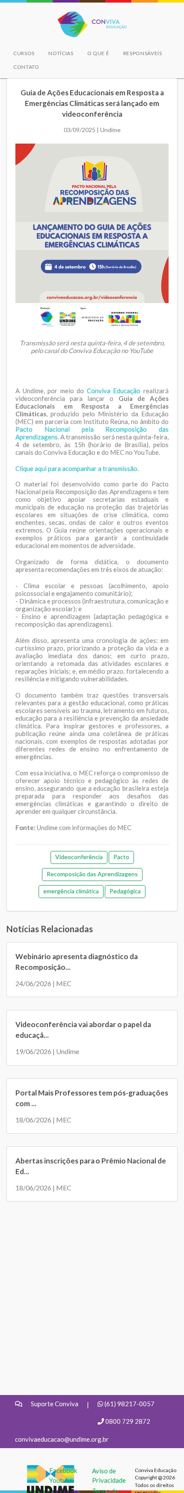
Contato (26, 67)
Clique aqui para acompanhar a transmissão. (77, 468)
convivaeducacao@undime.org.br (62, 1439)
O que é (98, 53)
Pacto (121, 856)
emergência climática (71, 891)
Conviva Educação (88, 16)
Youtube (61, 1480)
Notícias (61, 53)
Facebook (63, 1470)
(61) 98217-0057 (129, 1404)
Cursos (24, 53)
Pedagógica (125, 891)
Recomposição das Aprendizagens (92, 874)
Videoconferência (79, 856)
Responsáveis (142, 53)
